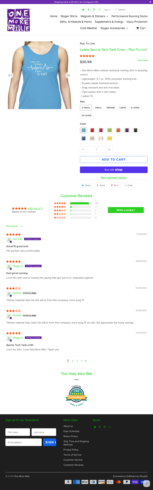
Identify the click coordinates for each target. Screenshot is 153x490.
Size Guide (142, 60)
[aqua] (39, 75)
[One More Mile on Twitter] (83, 9)
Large (123, 107)
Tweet (88, 185)
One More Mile (22, 476)
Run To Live (87, 43)
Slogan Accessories (113, 28)
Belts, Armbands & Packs (76, 21)
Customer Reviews (74, 464)
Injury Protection (137, 21)
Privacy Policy (71, 449)
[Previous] (10, 75)
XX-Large (87, 115)
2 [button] (72, 360)
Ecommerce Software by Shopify (130, 476)
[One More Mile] (18, 19)
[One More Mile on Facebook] (88, 9)
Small (98, 107)
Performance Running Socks (129, 16)
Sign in (107, 9)
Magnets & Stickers (93, 16)
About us (68, 426)
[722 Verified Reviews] (76, 407)
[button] (87, 55)
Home (53, 16)
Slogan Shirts (69, 16)
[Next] (68, 75)
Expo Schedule (71, 431)
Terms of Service (73, 454)
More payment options (114, 177)
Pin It (116, 185)
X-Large (135, 107)
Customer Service (73, 459)
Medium (111, 107)
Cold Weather (88, 28)
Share (102, 185)
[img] (13, 234)
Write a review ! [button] (126, 210)
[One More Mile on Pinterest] (94, 9)
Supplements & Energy (109, 21)
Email (130, 185)
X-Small (86, 107)
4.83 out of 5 (35, 208)
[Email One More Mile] (99, 9)
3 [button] (77, 360)
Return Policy (71, 436)
